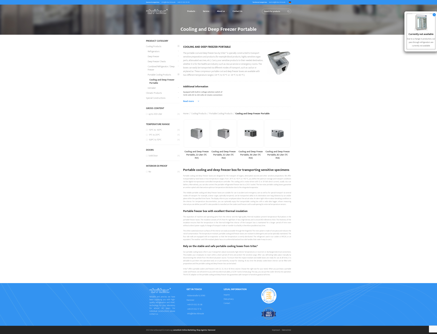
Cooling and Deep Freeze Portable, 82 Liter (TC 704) (278, 155)
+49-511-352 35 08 (183, 2)
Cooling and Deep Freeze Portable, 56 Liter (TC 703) (251, 155)
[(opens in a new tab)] (197, 133)
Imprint (227, 295)
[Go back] (178, 29)
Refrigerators (153, 51)
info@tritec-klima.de (168, 2)
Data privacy (229, 299)
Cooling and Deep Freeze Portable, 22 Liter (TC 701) (197, 155)
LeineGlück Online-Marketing (184, 330)
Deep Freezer (153, 56)
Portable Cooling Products (159, 75)
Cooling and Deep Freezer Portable (161, 81)
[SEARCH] (288, 11)
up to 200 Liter (155, 114)
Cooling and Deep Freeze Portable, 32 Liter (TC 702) (223, 155)
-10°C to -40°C (155, 129)
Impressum (276, 330)
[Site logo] (157, 11)
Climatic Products (154, 93)
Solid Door (153, 155)
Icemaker (152, 88)
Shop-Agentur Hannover (205, 330)
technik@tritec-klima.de (277, 2)
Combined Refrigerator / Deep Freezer (161, 68)
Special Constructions (155, 98)
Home (186, 113)
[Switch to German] (290, 2)
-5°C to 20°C (154, 134)
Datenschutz (286, 330)
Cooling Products (153, 46)
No (150, 171)
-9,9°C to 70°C (155, 139)
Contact (227, 303)
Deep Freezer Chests (157, 61)
